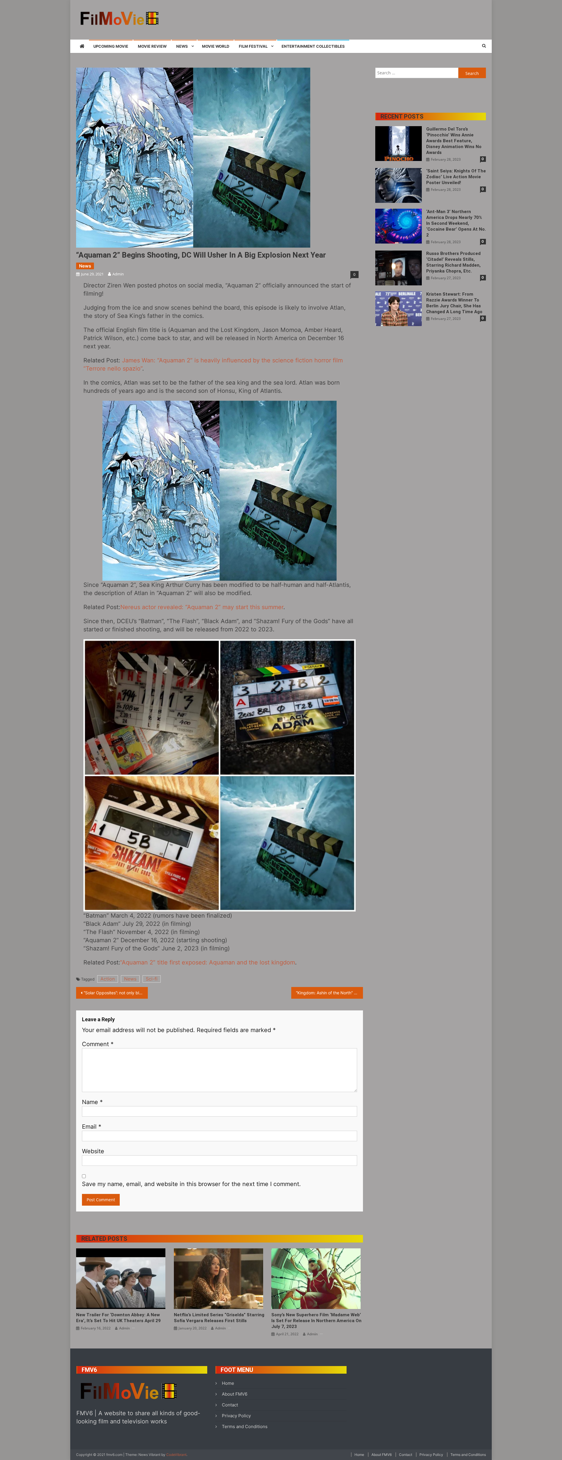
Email (91, 1126)
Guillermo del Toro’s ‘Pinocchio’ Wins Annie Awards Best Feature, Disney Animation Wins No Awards (454, 140)
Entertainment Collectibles (313, 46)
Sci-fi (151, 979)
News (182, 46)
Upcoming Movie (110, 46)
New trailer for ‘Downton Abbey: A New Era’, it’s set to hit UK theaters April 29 (118, 1317)
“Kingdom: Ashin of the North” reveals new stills (329, 992)
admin (118, 274)
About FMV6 (234, 1394)
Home (228, 1383)
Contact (230, 1405)
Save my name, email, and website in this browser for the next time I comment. (191, 1183)
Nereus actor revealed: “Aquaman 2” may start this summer (201, 607)
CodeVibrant (176, 1454)
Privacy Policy (236, 1415)
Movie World (215, 46)
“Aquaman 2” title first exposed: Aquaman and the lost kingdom (207, 962)
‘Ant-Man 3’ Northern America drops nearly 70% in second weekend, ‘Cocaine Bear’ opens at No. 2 (456, 223)
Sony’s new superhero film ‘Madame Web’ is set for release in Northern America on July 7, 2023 (316, 1320)
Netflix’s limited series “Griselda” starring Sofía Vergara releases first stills (219, 1317)
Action (107, 979)
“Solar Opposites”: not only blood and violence (116, 992)
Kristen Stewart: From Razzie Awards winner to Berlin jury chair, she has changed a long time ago (454, 303)
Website (93, 1151)
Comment (98, 1044)
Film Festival (253, 46)
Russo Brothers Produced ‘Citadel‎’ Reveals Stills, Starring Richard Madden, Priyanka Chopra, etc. (453, 262)
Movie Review (152, 46)
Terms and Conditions (245, 1426)
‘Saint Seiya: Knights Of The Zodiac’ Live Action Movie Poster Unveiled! (456, 176)
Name (92, 1102)
